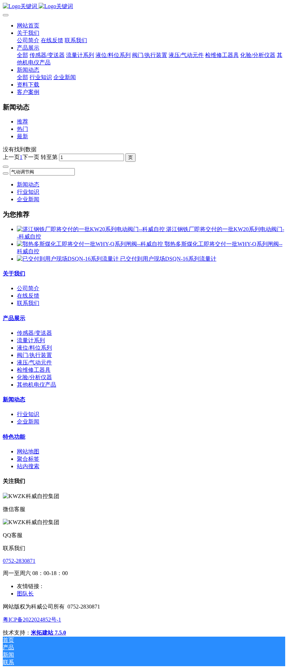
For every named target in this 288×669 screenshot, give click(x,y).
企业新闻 (28, 199)
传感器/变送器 (34, 333)
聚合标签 (28, 459)
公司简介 (28, 288)
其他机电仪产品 (36, 385)
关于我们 (14, 273)
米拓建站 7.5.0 (48, 633)
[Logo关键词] (144, 6)
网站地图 (28, 451)
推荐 (22, 122)
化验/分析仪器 (34, 377)
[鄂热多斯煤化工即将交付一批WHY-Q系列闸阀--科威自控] (90, 244)
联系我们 (28, 303)
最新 (22, 136)
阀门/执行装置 (34, 355)
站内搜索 (28, 466)
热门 (22, 129)
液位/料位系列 (34, 348)
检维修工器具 (34, 370)
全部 (22, 55)
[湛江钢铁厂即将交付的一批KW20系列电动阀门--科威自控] (91, 229)
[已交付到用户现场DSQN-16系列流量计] (68, 259)
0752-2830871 (19, 561)
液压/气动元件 (34, 362)
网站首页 (28, 25)
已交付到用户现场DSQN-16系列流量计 (168, 259)
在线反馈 (28, 296)
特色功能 (14, 437)
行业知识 (28, 192)
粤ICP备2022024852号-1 (32, 620)
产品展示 (14, 318)
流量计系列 (31, 340)
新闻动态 (28, 184)
